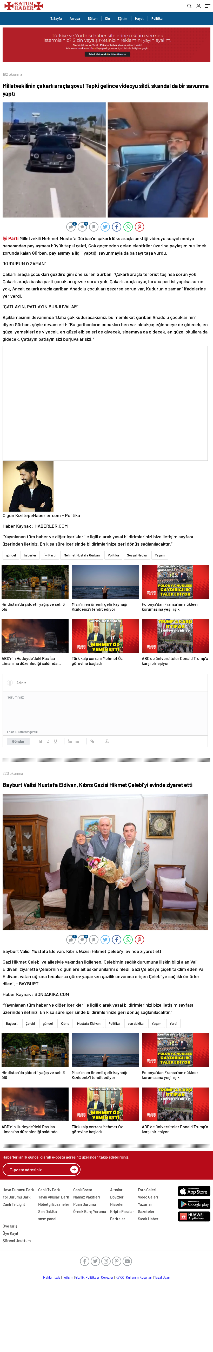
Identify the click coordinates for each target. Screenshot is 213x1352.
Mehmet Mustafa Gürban (82, 555)
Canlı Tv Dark (49, 1189)
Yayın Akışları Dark (53, 1197)
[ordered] (70, 741)
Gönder (18, 741)
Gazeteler (146, 1211)
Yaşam (160, 555)
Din (107, 18)
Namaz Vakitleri (86, 1197)
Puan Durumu (84, 1204)
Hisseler (117, 1204)
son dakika (136, 1023)
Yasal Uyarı (162, 1277)
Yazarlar (145, 1204)
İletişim (68, 1277)
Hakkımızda (52, 1277)
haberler (30, 555)
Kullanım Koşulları (139, 1277)
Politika (157, 18)
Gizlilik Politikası (87, 1277)
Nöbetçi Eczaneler (53, 1204)
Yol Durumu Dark (17, 1197)
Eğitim (122, 18)
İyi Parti (50, 555)
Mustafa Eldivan (89, 1023)
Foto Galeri (147, 1189)
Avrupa (75, 18)
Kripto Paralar (122, 1211)
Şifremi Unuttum (17, 1240)
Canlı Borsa (82, 1189)
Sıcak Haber (148, 1218)
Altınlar (116, 1189)
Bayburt (12, 1023)
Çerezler (107, 1277)
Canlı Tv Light (14, 1204)
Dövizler (117, 1197)
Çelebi (30, 1023)
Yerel (173, 1023)
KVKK (120, 1277)
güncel (11, 555)
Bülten (92, 18)
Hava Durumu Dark (18, 1189)
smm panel (47, 1218)
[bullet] (77, 741)
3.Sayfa (56, 18)
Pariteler (117, 1218)
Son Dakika (47, 1211)
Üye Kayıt (10, 1233)
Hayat (139, 18)
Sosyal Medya (137, 555)
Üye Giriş (10, 1226)
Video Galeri (148, 1197)
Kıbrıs (65, 1023)
